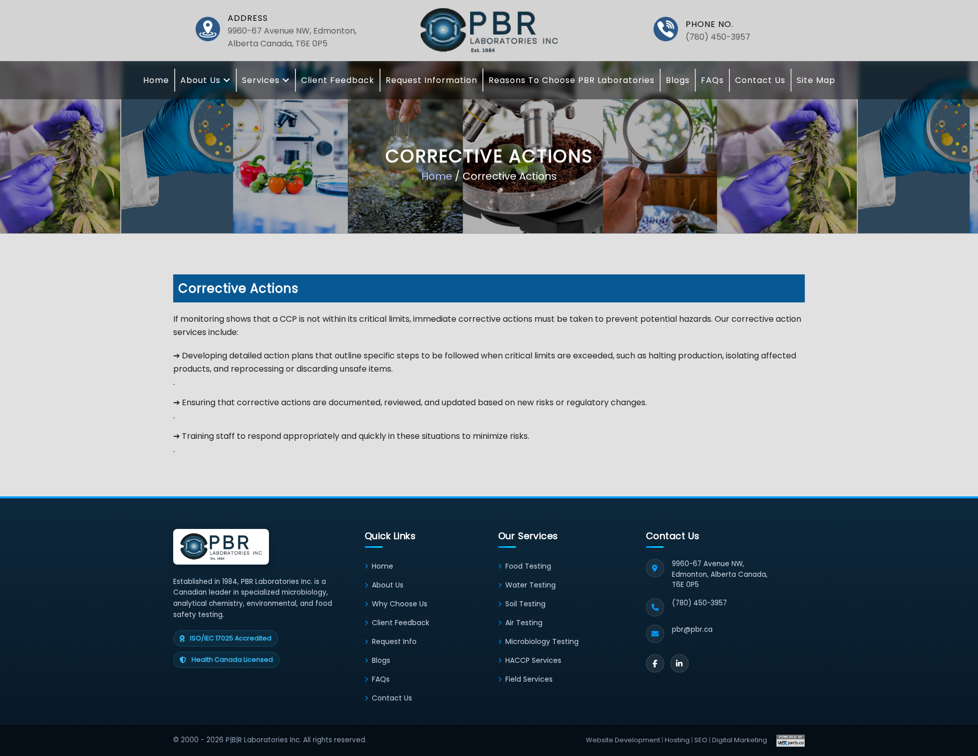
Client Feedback (337, 80)
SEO (701, 740)
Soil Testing (525, 604)
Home (156, 80)
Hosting (677, 740)
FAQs (712, 80)
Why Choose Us (399, 604)
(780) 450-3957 (718, 37)
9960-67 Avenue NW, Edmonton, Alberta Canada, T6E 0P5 (292, 37)
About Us (201, 80)
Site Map (816, 80)
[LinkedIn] (679, 663)
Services (262, 80)
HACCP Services (533, 660)
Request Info (394, 641)
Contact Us (760, 80)
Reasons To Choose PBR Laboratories (571, 80)
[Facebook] (655, 663)
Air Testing (523, 623)
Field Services (529, 679)
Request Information (431, 80)
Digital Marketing (739, 740)
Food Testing (528, 566)
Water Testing (530, 585)
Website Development (623, 740)
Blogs (678, 80)
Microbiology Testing (542, 641)
